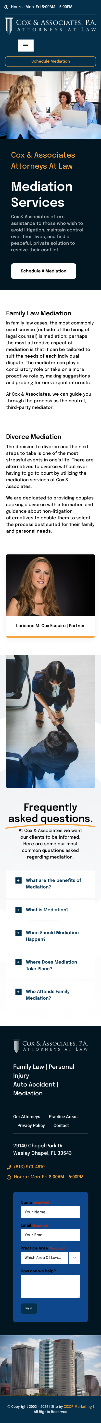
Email (34, 1225)
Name (35, 1203)
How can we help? (38, 1271)
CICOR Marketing (78, 1407)
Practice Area (43, 1248)
